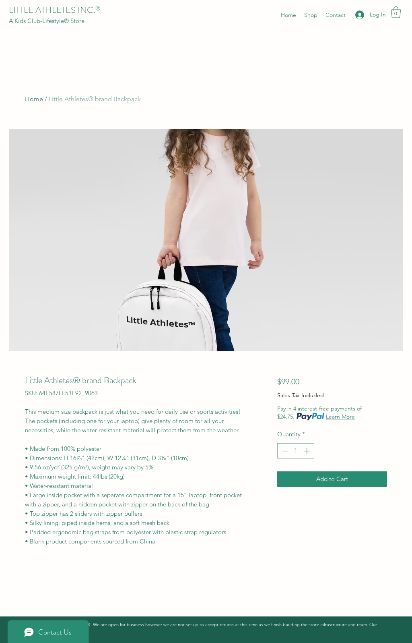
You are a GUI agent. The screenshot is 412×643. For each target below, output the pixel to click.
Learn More (340, 416)
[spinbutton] (295, 451)
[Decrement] (283, 451)
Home (34, 99)
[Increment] (307, 451)
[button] (396, 12)
